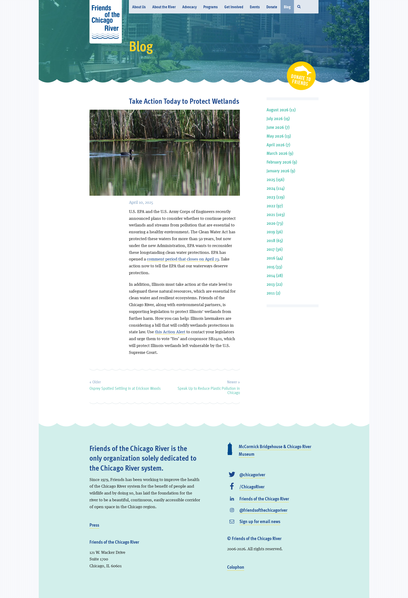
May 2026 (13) (279, 135)
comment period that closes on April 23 (183, 259)
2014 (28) (275, 275)
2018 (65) (275, 240)
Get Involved (233, 7)
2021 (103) (276, 214)
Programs (210, 7)
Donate (271, 7)
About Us (139, 7)
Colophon (235, 566)
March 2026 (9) (280, 153)
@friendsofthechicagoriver (263, 509)
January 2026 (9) (281, 170)
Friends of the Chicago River (264, 498)
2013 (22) (274, 284)
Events (255, 7)
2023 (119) (276, 196)
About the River (164, 7)
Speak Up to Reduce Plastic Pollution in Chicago (209, 386)
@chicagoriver (252, 474)
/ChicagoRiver (251, 486)
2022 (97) (275, 205)
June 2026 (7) (278, 127)
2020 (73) (275, 223)
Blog (287, 7)
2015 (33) (274, 266)
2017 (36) (275, 249)
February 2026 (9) (282, 161)
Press (94, 524)
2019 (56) (275, 231)
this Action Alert (170, 332)
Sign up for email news (259, 521)
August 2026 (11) (281, 109)
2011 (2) (273, 292)
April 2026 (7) (278, 144)
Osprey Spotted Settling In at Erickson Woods (125, 384)
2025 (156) (275, 179)
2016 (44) (275, 257)
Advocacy (189, 7)
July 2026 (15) (278, 118)
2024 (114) (276, 188)
